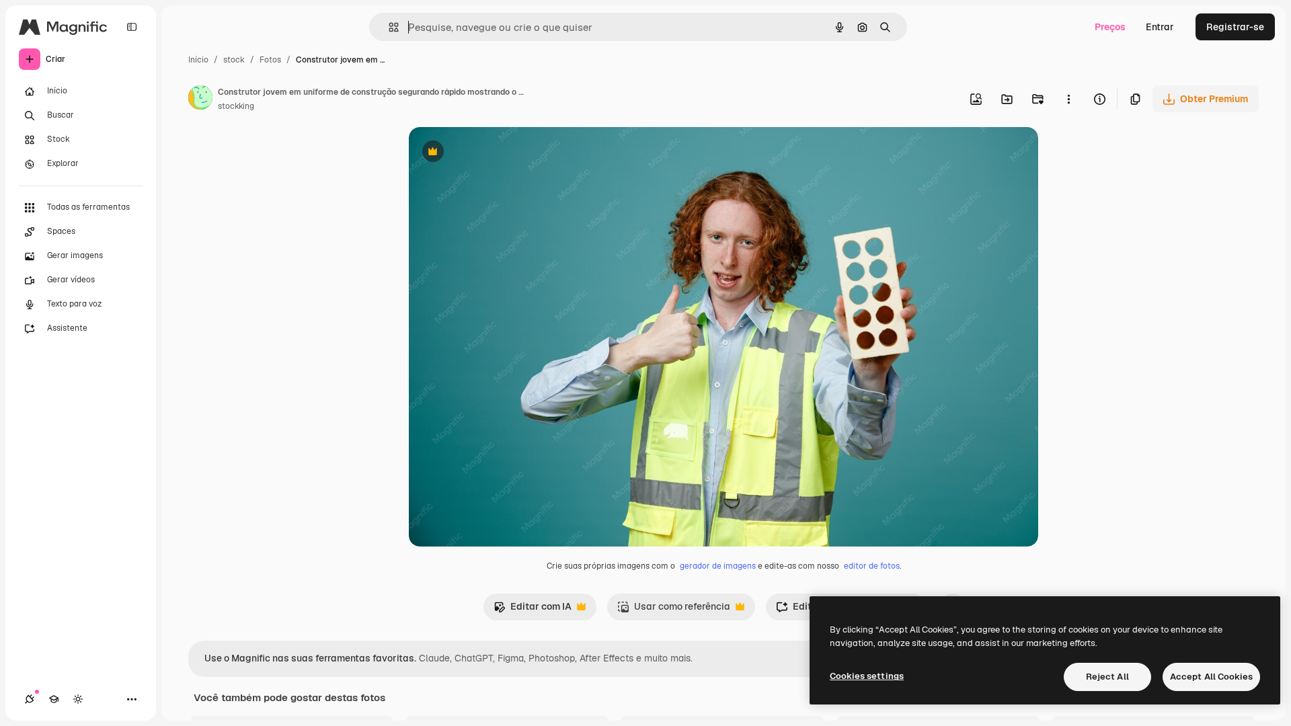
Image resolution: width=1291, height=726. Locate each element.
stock (234, 59)
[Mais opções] (1068, 98)
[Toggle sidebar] (132, 27)
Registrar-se (1235, 27)
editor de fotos (872, 566)
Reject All (1107, 676)
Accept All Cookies (1211, 676)
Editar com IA (533, 610)
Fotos (270, 59)
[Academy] (54, 699)
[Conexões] (29, 699)
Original (495, 153)
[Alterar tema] (78, 699)
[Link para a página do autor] (200, 99)
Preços (1110, 27)
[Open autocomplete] (388, 27)
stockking (236, 106)
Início (198, 59)
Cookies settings (867, 676)
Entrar (1160, 27)
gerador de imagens (718, 566)
